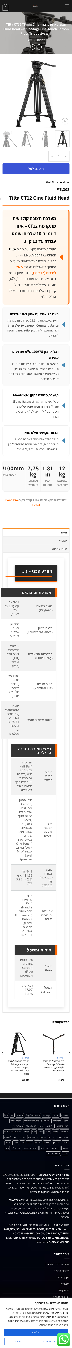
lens (6, 1115)
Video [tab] (63, 540)
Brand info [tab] (59, 548)
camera (64, 1115)
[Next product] (39, 47)
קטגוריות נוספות (61, 1297)
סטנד (15, 1142)
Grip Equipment (33, 1115)
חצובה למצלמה (10, 1137)
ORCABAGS (18, 1126)
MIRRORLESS (62, 1126)
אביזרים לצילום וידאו (12, 1131)
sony (48, 1131)
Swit (41, 1131)
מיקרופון (56, 1142)
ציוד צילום (16, 1148)
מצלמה (47, 1142)
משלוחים (64, 1284)
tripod (26, 1131)
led (12, 1115)
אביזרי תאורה (62, 1137)
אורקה (43, 1137)
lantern (20, 1115)
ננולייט (29, 1142)
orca (41, 1126)
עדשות (65, 1148)
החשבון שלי (63, 1290)
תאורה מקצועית (53, 1153)
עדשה (8, 1142)
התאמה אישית (49, 1341)
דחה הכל (19, 1341)
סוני (22, 1142)
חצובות (41, 40)
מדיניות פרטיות (61, 1271)
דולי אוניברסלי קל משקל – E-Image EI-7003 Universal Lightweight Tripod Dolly (53, 1066)
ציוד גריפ (44, 1148)
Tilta (29, 40)
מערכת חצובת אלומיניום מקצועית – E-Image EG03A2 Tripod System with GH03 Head (18, 1067)
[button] (66, 6)
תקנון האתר (63, 1277)
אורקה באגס (33, 1137)
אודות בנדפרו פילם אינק (57, 1264)
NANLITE (50, 1126)
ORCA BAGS (31, 1126)
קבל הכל (36, 1332)
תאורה (65, 1153)
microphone (15, 1120)
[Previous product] (32, 47)
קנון (7, 1148)
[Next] (6, 94)
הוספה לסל (36, 169)
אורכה (51, 1137)
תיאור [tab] (63, 532)
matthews (56, 1120)
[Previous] (64, 94)
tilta (34, 1131)
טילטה (65, 1142)
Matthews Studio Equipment (36, 1120)
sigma (55, 1131)
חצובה (22, 1137)
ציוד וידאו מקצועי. (30, 1148)
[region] (36, 1323)
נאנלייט (38, 1142)
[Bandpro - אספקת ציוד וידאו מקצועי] (36, 6)
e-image (46, 1115)
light (66, 1120)
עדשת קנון (55, 1148)
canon (55, 1115)
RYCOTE (64, 1131)
